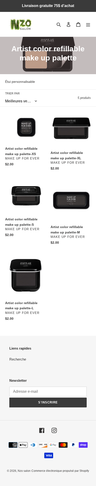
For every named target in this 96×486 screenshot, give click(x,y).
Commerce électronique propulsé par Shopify (60, 470)
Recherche (17, 359)
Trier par (12, 93)
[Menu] (88, 24)
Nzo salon (24, 470)
